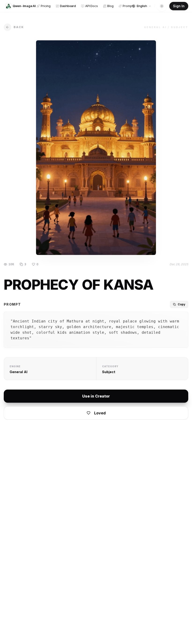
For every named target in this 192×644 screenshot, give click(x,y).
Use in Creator (96, 396)
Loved (100, 413)
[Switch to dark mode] (162, 6)
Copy (181, 304)
